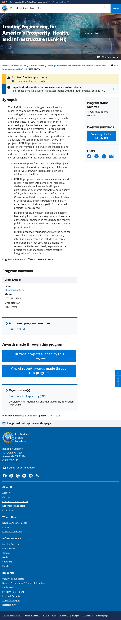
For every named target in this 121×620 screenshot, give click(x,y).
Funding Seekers (10, 544)
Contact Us (7, 510)
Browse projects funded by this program (39, 356)
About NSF (7, 492)
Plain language (102, 615)
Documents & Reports (13, 578)
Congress (7, 553)
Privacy (46, 615)
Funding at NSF (18, 65)
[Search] (106, 8)
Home (5, 65)
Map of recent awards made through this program (39, 370)
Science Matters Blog (12, 531)
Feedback (118, 381)
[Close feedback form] (118, 373)
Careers (6, 497)
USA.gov (75, 615)
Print (116, 65)
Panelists (6, 566)
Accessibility (87, 615)
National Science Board (13, 505)
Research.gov (8, 604)
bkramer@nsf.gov (14, 290)
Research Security (11, 596)
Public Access (9, 587)
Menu (116, 8)
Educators (7, 561)
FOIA (54, 615)
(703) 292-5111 (10, 460)
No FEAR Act (64, 615)
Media (5, 557)
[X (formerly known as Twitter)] (11, 475)
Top (116, 404)
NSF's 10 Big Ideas (19, 329)
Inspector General (32, 615)
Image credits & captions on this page (29, 423)
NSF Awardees (9, 548)
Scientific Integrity (11, 600)
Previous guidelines (102, 136)
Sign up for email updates (21, 467)
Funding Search (36, 65)
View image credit (110, 57)
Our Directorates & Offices (15, 501)
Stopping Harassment (13, 591)
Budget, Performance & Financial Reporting (23, 583)
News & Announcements (14, 522)
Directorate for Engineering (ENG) (27, 396)
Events (5, 527)
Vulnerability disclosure (12, 615)
